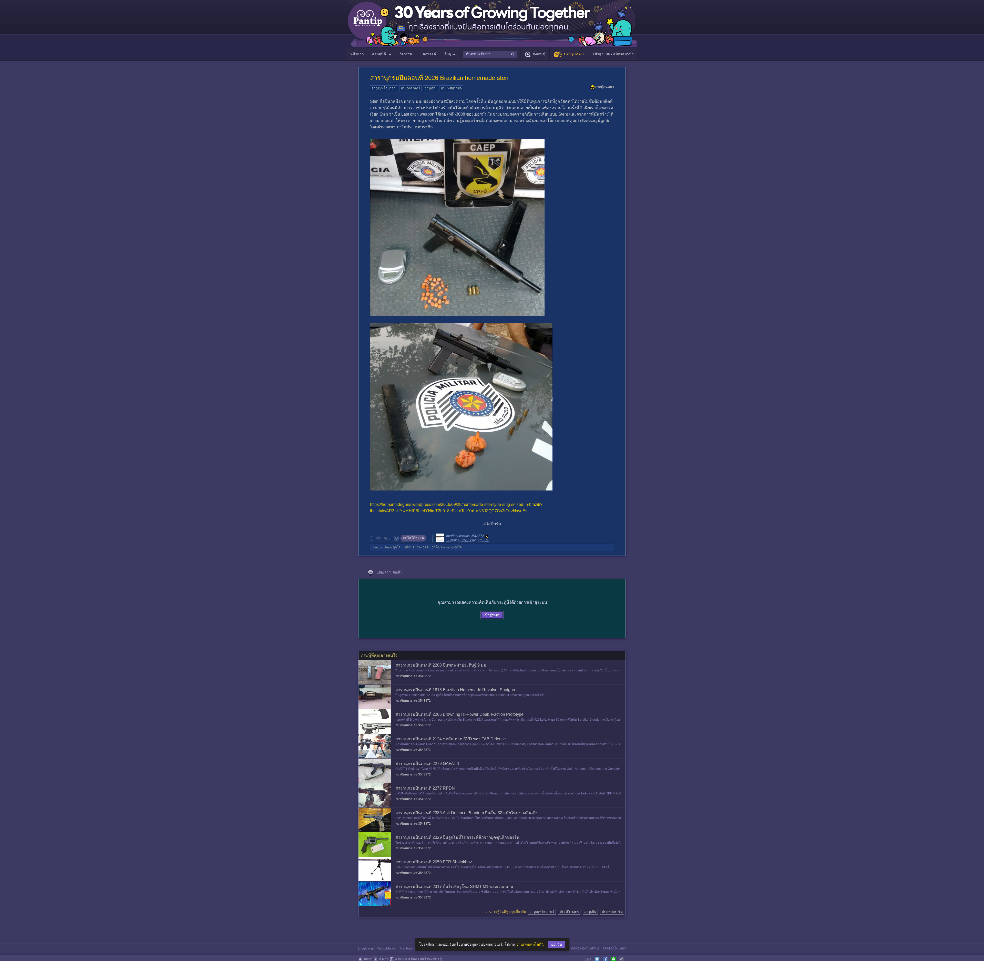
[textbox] (490, 54)
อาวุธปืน (430, 88)
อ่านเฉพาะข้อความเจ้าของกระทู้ (418, 958)
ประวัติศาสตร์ (410, 88)
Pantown (406, 948)
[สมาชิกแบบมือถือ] (487, 536)
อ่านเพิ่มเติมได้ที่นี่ (530, 944)
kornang (447, 547)
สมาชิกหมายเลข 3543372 (465, 536)
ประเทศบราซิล (451, 88)
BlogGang (365, 948)
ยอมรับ (556, 944)
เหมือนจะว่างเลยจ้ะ (416, 547)
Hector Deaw (382, 547)
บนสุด (368, 958)
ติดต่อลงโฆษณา (614, 948)
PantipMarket (386, 948)
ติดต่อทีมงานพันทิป (585, 948)
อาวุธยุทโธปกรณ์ (384, 88)
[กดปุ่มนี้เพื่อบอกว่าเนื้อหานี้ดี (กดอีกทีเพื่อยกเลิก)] (378, 538)
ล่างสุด (383, 958)
